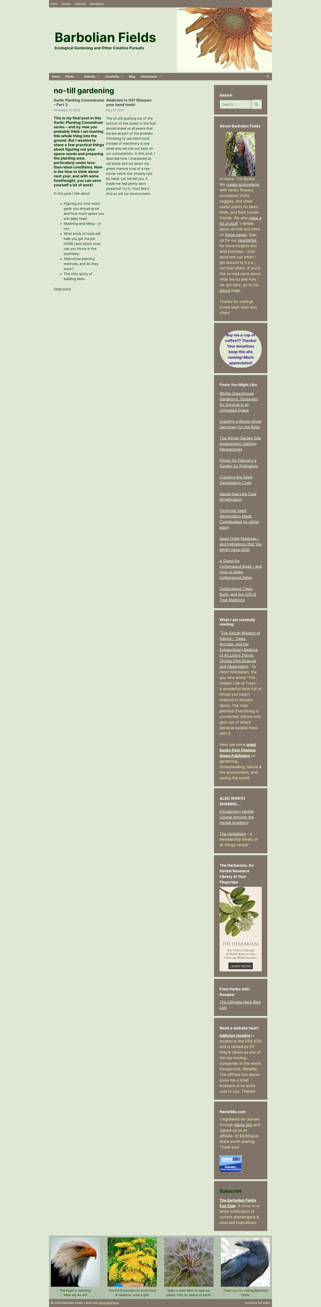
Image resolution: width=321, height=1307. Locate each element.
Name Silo (243, 1125)
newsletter (247, 240)
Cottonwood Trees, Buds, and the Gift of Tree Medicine (238, 594)
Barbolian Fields (105, 37)
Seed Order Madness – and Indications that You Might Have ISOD (241, 544)
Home (56, 76)
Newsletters (97, 3)
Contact (66, 3)
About (54, 3)
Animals (89, 76)
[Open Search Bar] (268, 76)
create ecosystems (242, 184)
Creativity (112, 76)
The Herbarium (233, 834)
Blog (132, 76)
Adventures (149, 76)
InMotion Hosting (235, 1035)
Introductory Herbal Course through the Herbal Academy (237, 817)
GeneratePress (109, 1303)
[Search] (256, 104)
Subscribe (80, 3)
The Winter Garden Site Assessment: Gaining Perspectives (240, 443)
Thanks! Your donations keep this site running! (240, 349)
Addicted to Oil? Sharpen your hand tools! (128, 102)
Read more (62, 289)
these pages (236, 234)
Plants (69, 76)
